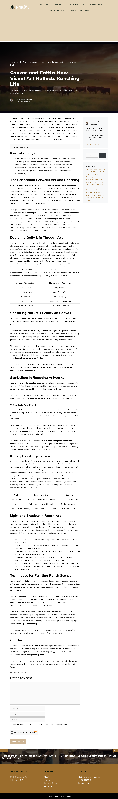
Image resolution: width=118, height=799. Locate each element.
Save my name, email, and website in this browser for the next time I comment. (44, 724)
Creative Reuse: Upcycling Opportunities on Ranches (88, 755)
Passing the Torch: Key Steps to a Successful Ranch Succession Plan (29, 757)
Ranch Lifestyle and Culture (26, 62)
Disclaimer (48, 786)
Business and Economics (57, 10)
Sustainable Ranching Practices (79, 10)
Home (12, 62)
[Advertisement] (59, 28)
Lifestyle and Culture (94, 4)
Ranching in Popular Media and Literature (55, 62)
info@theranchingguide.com (89, 777)
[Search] (102, 155)
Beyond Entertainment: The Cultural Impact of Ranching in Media (95, 184)
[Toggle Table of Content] (76, 146)
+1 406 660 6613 (84, 780)
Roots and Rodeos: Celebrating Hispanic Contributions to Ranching (94, 177)
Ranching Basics (43, 4)
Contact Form (83, 783)
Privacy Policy (49, 780)
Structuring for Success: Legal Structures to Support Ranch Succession (95, 197)
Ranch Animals (58, 4)
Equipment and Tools (75, 4)
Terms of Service (50, 783)
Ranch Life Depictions (20, 672)
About (46, 777)
